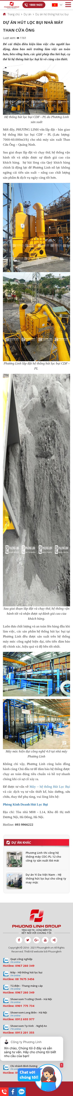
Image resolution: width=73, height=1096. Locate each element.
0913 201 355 (24, 1032)
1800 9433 (35, 5)
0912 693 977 (24, 1019)
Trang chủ (14, 14)
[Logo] (11, 5)
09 (17, 1006)
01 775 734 (26, 1006)
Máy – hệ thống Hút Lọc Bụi (50, 786)
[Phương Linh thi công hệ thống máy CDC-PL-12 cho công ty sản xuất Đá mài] (14, 859)
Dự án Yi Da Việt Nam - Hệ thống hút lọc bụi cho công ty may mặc (46, 878)
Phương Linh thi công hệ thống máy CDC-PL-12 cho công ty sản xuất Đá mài (43, 856)
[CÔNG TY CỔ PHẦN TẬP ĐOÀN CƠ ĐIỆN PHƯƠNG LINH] (36, 920)
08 (17, 979)
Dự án (27, 14)
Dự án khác (21, 842)
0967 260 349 (24, 966)
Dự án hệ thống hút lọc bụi (52, 14)
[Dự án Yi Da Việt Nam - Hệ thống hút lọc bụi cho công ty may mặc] (14, 881)
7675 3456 (26, 979)
